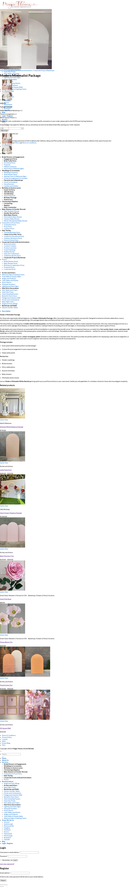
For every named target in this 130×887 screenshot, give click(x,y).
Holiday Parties (9, 252)
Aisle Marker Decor (10, 174)
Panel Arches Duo (6, 685)
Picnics (4, 259)
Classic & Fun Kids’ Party (13, 234)
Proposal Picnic (9, 267)
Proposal (7, 165)
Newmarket (8, 104)
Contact (5, 739)
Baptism (7, 205)
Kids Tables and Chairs (10, 290)
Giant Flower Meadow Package (11, 513)
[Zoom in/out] (1, 884)
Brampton (7, 108)
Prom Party (8, 227)
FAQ (3, 745)
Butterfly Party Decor (9, 296)
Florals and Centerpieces (10, 300)
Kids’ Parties (6, 230)
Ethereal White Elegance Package (11, 427)
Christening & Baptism (10, 201)
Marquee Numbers (10, 79)
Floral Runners (9, 184)
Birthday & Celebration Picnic (14, 265)
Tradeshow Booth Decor (12, 256)
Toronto (6, 822)
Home (2, 70)
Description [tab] (6, 311)
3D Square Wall (5, 728)
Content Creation (10, 246)
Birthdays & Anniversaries (11, 188)
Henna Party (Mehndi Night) (14, 168)
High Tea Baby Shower (11, 211)
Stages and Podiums (9, 278)
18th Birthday (9, 192)
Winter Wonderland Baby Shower (15, 221)
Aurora (6, 103)
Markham (7, 830)
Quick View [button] (4, 420)
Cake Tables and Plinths (12, 83)
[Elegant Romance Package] (7, 100)
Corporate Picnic (10, 269)
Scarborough (8, 824)
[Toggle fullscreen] (3, 884)
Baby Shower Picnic (10, 263)
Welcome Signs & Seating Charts (15, 89)
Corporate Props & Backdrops (43, 70)
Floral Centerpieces (10, 182)
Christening (8, 203)
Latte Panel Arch (6, 470)
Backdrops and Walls (9, 305)
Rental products (7, 781)
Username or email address (10, 852)
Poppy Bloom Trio (6, 642)
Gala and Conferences (11, 254)
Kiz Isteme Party (9, 163)
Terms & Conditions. (30, 143)
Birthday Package (10, 197)
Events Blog (6, 743)
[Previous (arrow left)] (1, 886)
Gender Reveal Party (11, 213)
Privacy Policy (7, 737)
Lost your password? (7, 864)
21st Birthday (9, 194)
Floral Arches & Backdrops (13, 180)
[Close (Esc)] (6, 884)
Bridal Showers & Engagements (13, 157)
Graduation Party (10, 225)
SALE (4, 741)
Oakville (7, 839)
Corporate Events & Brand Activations (18, 70)
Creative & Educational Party (14, 236)
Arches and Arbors (8, 273)
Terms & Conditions (9, 735)
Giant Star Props (9, 72)
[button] (7, 116)
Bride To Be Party (10, 161)
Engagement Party (10, 159)
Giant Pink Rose (5, 599)
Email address (5, 873)
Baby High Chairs (8, 302)
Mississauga (8, 836)
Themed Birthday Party (12, 232)
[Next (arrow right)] (3, 886)
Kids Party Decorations (10, 288)
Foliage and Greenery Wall (11, 298)
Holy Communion (10, 207)
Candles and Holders (11, 186)
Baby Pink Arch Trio (7, 556)
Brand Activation (10, 244)
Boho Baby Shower (11, 215)
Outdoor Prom (9, 228)
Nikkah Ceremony (10, 167)
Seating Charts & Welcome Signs (15, 176)
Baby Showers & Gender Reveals (14, 209)
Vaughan (7, 828)
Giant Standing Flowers (10, 294)
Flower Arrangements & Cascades (15, 178)
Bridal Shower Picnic (11, 261)
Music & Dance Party (11, 240)
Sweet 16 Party (9, 190)
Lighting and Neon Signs (10, 286)
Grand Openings (9, 250)
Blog (3, 112)
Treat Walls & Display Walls (13, 87)
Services (5, 762)
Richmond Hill (9, 826)
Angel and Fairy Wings (10, 304)
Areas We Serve (8, 820)
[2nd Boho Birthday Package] (7, 89)
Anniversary (8, 199)
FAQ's (17, 143)
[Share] (4, 884)
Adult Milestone (9, 196)
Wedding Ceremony (11, 172)
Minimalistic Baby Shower (13, 217)
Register (3, 880)
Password (4, 856)
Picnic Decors (6, 282)
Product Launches (10, 248)
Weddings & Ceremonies (11, 170)
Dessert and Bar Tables (10, 307)
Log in (15, 860)
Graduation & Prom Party (11, 223)
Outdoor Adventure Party (13, 238)
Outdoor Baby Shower (12, 219)
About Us (5, 760)
